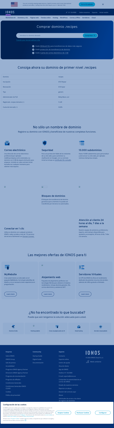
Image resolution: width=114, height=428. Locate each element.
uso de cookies (48, 415)
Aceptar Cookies (15, 418)
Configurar (22, 415)
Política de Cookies (11, 416)
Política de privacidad (28, 416)
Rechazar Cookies (83, 413)
